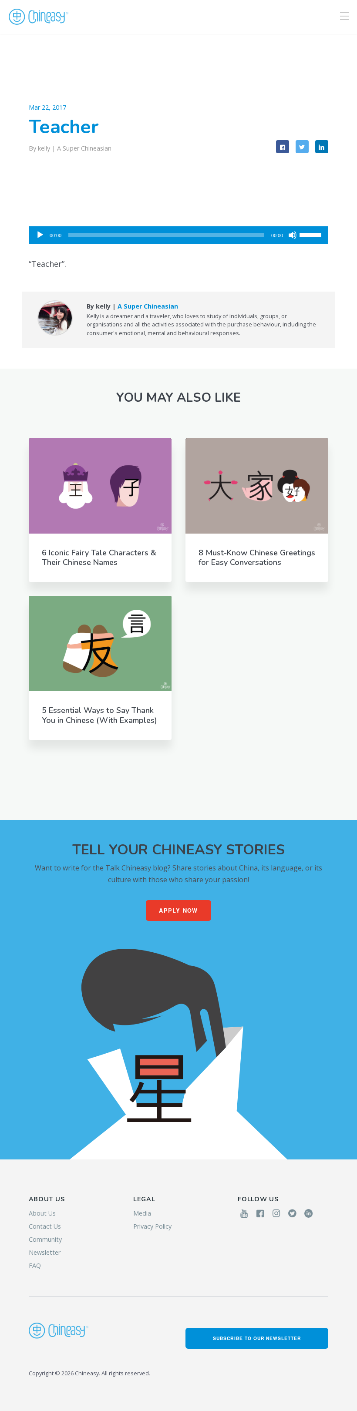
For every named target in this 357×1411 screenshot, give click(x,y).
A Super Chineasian (84, 148)
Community (45, 1239)
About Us (42, 1213)
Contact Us (45, 1226)
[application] (179, 235)
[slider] (312, 234)
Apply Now (178, 910)
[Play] (40, 235)
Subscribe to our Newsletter (257, 1338)
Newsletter (45, 1252)
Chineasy (38, 17)
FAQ (35, 1265)
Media (142, 1213)
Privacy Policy (152, 1226)
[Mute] (292, 235)
